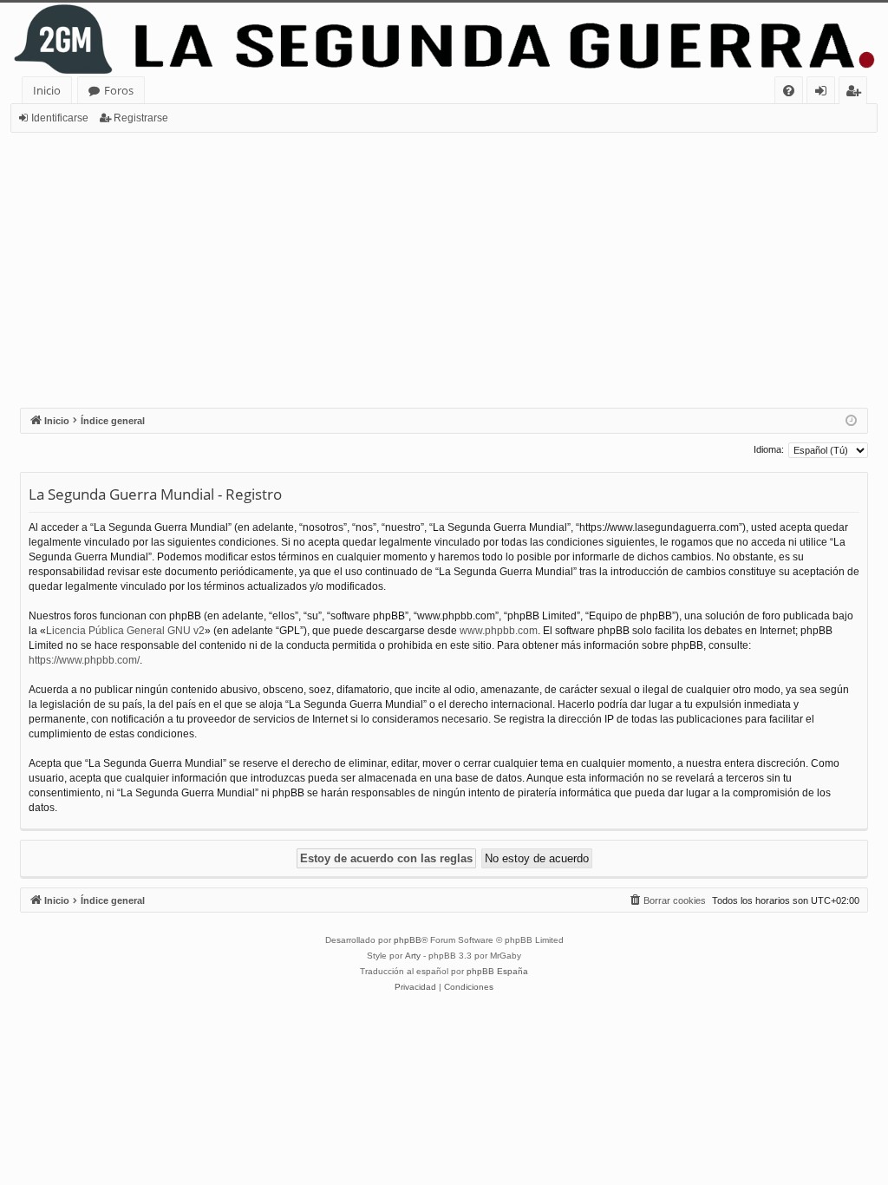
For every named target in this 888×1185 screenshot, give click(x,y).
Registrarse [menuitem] (856, 93)
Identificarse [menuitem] (824, 93)
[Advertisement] (444, 262)
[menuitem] (788, 90)
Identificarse (59, 118)
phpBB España (497, 971)
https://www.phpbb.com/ (84, 660)
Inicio (47, 90)
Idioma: (769, 449)
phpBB (407, 940)
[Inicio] (444, 39)
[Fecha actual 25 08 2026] (851, 421)
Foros (119, 90)
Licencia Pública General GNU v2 (125, 631)
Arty (413, 955)
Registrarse (141, 118)
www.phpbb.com (499, 631)
